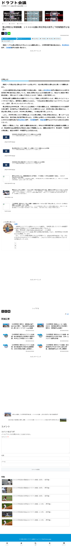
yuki (15, 224)
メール (3, 461)
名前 (2, 455)
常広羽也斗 (57, 38)
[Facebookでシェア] (6, 33)
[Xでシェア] (2, 33)
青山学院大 (36, 38)
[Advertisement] (35, 64)
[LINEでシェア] (9, 33)
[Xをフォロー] (15, 243)
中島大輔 (50, 38)
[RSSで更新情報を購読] (15, 248)
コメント (5, 436)
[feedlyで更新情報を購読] (15, 245)
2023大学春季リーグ (8, 41)
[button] (65, 339)
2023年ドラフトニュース (24, 38)
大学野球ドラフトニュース (9, 38)
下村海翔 (43, 38)
